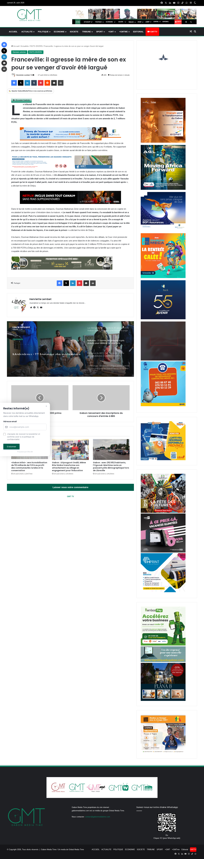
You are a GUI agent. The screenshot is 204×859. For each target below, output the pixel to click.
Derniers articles (19, 52)
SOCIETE (74, 32)
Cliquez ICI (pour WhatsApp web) (166, 838)
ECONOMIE (59, 32)
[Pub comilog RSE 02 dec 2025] (163, 142)
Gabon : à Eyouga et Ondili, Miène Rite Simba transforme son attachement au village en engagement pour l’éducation (69, 466)
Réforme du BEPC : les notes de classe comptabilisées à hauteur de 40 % (47, 350)
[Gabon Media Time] (29, 15)
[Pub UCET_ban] (61, 168)
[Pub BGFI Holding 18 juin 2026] (163, 319)
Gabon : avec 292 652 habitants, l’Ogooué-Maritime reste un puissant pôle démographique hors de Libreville (111, 466)
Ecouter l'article (23, 100)
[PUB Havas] (163, 230)
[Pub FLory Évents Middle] (61, 269)
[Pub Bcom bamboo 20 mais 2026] (163, 645)
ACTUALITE (26, 32)
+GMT (111, 32)
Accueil (16, 46)
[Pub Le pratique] (163, 661)
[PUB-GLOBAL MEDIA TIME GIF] (163, 360)
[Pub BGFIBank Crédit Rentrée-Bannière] (70, 139)
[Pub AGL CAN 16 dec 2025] (163, 189)
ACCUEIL (13, 32)
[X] (37, 307)
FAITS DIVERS (36, 46)
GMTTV (153, 32)
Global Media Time (76, 849)
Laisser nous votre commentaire (70, 487)
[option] (70, 349)
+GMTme (123, 32)
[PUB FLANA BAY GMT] (163, 700)
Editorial (138, 32)
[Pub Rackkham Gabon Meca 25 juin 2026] (163, 277)
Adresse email (10, 421)
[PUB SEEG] (163, 406)
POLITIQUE (43, 32)
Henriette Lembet (23, 75)
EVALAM (30, 452)
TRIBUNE (86, 32)
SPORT (99, 32)
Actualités (25, 46)
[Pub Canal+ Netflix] (70, 203)
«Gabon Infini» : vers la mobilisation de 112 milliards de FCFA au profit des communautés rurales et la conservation (29, 466)
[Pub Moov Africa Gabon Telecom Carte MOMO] (163, 460)
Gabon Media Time (48, 849)
